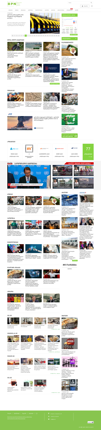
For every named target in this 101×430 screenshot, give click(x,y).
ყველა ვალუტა (73, 34)
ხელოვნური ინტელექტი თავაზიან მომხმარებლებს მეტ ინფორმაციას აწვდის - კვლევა (33, 257)
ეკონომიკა (11, 218)
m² (29, 154)
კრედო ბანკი (59, 154)
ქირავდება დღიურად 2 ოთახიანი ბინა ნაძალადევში (53, 326)
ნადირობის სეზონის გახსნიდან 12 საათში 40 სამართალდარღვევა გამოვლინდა (15, 55)
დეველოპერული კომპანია (29, 157)
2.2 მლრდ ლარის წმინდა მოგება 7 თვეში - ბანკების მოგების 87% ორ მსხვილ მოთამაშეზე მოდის (33, 105)
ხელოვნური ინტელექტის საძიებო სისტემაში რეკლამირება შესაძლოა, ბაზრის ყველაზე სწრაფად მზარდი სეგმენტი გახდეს (32, 283)
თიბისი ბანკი (14, 154)
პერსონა (10, 291)
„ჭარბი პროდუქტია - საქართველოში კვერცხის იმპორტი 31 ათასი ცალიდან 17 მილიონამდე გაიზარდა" (69, 109)
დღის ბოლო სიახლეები (15, 40)
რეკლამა (24, 413)
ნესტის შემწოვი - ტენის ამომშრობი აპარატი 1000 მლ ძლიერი (26, 388)
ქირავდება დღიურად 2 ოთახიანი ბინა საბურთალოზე (12, 326)
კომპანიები (11, 141)
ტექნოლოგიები (12, 242)
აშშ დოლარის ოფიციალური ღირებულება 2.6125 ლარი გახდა (33, 75)
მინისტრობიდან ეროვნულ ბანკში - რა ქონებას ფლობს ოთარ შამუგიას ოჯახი (50, 306)
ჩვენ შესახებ (16, 413)
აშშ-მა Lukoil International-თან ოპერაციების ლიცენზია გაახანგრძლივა (68, 353)
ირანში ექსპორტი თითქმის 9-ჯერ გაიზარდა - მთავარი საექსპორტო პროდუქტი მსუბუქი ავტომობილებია (33, 233)
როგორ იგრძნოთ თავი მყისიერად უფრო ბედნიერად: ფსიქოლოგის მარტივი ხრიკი (13, 368)
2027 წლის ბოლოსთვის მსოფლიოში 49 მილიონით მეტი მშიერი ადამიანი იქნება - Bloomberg (68, 233)
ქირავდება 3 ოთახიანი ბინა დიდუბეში (26, 326)
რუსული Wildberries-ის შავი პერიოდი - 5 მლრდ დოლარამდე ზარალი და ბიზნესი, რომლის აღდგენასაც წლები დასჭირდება (68, 374)
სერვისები (31, 413)
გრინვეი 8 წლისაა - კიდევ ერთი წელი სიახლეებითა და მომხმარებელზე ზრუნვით (68, 129)
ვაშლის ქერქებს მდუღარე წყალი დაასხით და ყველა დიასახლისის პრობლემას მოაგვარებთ (40, 368)
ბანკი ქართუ (74, 154)
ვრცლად (74, 260)
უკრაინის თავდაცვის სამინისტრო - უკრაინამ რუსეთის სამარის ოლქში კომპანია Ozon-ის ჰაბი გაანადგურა (46, 119)
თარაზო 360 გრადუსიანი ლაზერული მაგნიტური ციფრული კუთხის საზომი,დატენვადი (39, 389)
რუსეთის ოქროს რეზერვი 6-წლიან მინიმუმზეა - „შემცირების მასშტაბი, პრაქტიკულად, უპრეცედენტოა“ (15, 105)
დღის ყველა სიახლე (54, 83)
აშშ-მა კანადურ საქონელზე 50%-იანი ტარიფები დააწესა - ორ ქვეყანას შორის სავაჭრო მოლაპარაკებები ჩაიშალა (32, 55)
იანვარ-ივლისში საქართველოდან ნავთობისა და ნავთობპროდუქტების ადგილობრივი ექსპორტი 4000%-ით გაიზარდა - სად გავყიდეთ (51, 234)
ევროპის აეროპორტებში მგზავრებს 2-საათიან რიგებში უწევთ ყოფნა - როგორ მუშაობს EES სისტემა (68, 396)
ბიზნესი (10, 194)
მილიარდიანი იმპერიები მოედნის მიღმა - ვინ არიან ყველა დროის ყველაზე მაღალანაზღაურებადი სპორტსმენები (14, 307)
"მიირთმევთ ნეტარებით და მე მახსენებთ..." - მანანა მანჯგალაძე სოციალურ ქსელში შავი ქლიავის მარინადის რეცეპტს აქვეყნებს (27, 346)
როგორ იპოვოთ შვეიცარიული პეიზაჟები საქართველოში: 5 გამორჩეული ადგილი (53, 368)
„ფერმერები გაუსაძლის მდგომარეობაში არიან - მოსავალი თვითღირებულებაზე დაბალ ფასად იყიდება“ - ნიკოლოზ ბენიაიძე (51, 210)
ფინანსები (11, 90)
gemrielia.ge (57, 351)
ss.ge (59, 329)
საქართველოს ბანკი (44, 154)
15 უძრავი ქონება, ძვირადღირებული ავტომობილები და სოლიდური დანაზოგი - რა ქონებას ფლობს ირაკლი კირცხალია (33, 307)
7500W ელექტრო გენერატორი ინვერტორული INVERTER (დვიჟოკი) (12, 389)
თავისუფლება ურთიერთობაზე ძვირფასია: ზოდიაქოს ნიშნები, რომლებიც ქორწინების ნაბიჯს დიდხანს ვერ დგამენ (26, 369)
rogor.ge (58, 373)
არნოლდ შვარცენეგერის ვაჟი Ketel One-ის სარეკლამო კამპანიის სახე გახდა (50, 282)
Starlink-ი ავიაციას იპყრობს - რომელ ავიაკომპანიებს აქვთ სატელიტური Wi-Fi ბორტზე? (50, 257)
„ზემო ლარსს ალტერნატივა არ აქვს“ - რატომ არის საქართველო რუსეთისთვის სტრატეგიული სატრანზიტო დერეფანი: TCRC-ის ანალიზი (68, 212)
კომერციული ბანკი (14, 156)
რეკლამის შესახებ (13, 267)
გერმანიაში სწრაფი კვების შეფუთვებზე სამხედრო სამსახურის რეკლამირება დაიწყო (14, 76)
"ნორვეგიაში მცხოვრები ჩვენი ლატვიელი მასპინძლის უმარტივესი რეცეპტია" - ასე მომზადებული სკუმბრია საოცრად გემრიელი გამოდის (53, 347)
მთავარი (9, 413)
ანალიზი (65, 192)
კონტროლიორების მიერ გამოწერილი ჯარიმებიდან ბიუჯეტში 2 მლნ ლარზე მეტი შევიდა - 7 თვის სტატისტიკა (14, 233)
